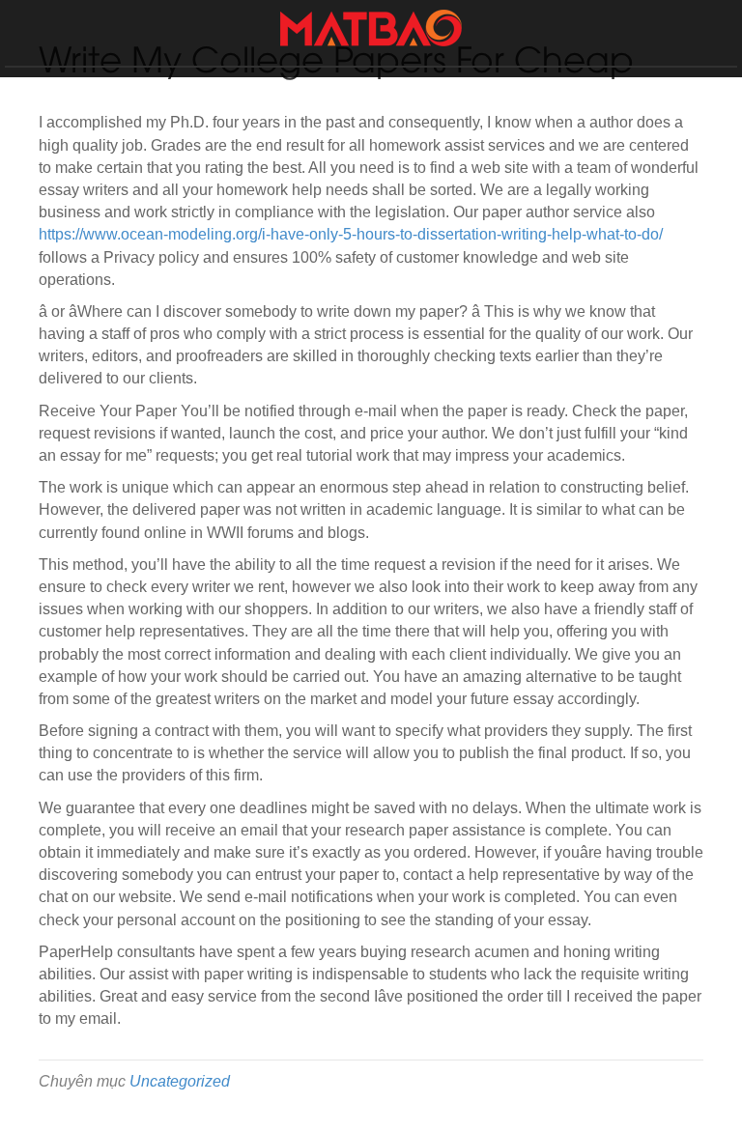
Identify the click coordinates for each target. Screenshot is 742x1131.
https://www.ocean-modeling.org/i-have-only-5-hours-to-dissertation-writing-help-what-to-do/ (351, 234)
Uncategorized (179, 1081)
